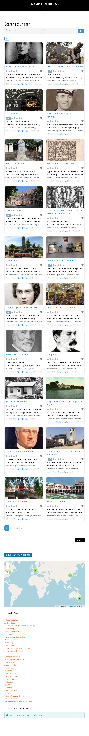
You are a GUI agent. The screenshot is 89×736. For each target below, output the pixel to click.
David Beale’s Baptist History (16, 637)
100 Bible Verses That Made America (19, 701)
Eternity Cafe (12, 113)
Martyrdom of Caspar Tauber (62, 163)
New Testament (11, 673)
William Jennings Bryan (14, 696)
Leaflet (57, 606)
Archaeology (9, 623)
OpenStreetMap (72, 606)
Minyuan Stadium (56, 501)
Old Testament (10, 676)
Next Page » (80, 540)
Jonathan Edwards (12, 665)
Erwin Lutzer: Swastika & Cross (17, 648)
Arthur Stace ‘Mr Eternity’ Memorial (65, 66)
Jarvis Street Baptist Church (61, 307)
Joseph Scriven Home (16, 401)
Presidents (8, 687)
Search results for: (17, 24)
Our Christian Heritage (44, 3)
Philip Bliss (8, 682)
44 (17, 528)
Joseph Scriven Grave (58, 354)
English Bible (9, 645)
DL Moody (8, 642)
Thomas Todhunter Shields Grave (22, 451)
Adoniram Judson (11, 620)
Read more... (24, 84)
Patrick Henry (10, 679)
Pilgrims (7, 685)
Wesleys (7, 693)
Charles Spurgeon (11, 631)
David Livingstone (11, 640)
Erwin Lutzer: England (13, 651)
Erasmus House (13, 210)
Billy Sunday (9, 628)
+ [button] (7, 563)
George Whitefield (12, 657)
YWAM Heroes (10, 699)
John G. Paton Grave (15, 163)
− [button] (7, 567)
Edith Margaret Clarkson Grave (21, 307)
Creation (8, 634)
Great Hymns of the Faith (15, 659)
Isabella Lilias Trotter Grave (19, 66)
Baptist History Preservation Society (19, 626)
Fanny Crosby (10, 654)
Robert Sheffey (10, 690)
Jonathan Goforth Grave (17, 354)
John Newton (9, 662)
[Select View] (7, 39)
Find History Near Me (18, 554)
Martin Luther (10, 668)
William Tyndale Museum (60, 260)
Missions (8, 671)
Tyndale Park (12, 260)
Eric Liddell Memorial (16, 501)
